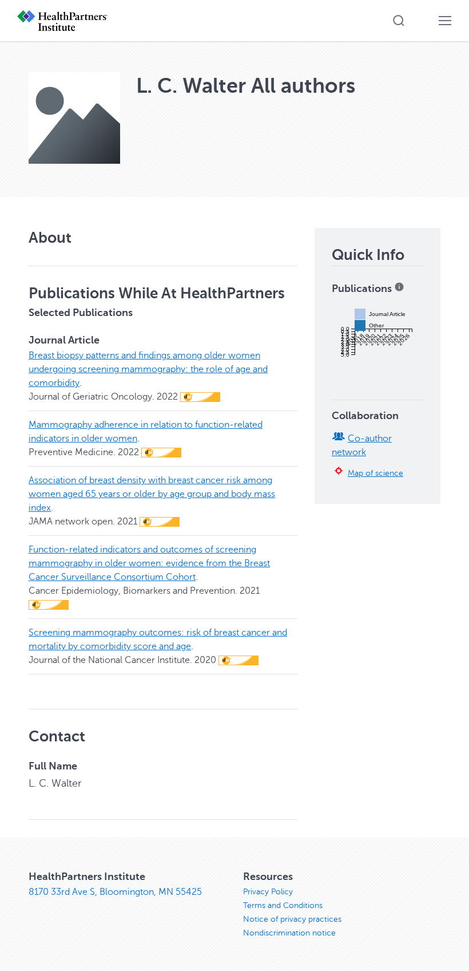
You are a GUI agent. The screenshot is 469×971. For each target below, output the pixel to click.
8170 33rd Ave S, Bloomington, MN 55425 (115, 892)
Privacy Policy (268, 891)
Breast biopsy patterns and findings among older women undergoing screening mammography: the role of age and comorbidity (148, 369)
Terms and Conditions (283, 905)
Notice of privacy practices (292, 919)
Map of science (375, 472)
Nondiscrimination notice (289, 933)
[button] (399, 20)
